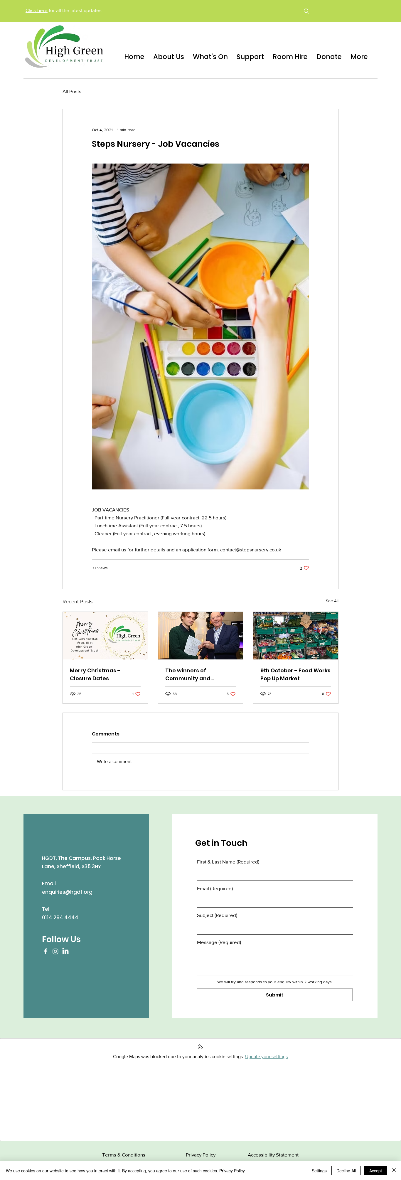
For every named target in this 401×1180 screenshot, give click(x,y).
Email (215, 888)
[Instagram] (55, 951)
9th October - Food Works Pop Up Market (295, 674)
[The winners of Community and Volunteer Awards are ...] (200, 635)
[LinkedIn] (65, 951)
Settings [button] (319, 1171)
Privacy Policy (232, 1171)
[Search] (306, 11)
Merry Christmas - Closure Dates (95, 674)
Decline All (346, 1171)
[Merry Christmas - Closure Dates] (105, 635)
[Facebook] (45, 951)
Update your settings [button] (266, 1056)
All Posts (72, 91)
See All (332, 600)
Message (219, 942)
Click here (37, 10)
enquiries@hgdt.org (67, 891)
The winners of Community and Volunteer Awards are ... (198, 674)
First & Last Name (228, 861)
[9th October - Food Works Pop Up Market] (295, 635)
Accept (375, 1171)
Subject (217, 915)
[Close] (393, 1170)
